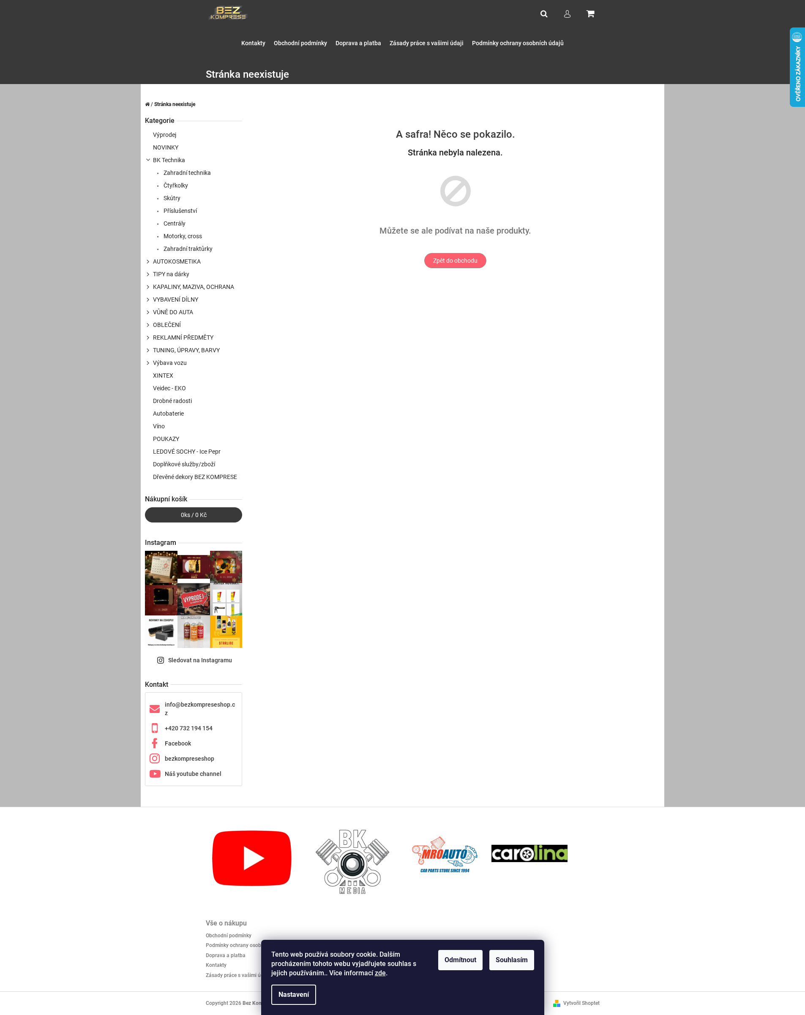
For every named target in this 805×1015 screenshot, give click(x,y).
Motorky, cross (182, 236)
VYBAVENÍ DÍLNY (175, 299)
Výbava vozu (170, 362)
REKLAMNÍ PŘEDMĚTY (183, 337)
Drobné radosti (172, 400)
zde (380, 973)
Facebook (178, 743)
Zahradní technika (186, 172)
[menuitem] (253, 43)
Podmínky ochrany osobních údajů (245, 945)
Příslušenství (179, 210)
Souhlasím (512, 960)
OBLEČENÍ (167, 324)
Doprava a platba (226, 955)
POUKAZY (166, 438)
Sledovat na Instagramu (200, 660)
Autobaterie (168, 413)
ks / (194, 515)
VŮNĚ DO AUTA (173, 312)
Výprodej (164, 134)
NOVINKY (165, 147)
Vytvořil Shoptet (581, 1003)
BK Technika (169, 160)
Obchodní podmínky (228, 936)
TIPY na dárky (171, 274)
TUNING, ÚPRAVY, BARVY (186, 350)
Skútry (171, 198)
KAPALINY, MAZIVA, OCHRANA (193, 286)
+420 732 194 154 (189, 728)
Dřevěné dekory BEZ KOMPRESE (195, 476)
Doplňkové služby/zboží (184, 464)
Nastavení (293, 995)
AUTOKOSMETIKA (177, 261)
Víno (159, 426)
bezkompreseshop (189, 758)
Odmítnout (460, 960)
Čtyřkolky (175, 185)
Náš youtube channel (193, 773)
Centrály (174, 223)
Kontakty (216, 965)
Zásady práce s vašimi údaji (237, 975)
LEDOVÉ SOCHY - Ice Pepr (187, 451)
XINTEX (163, 375)
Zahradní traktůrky (187, 248)
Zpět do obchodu (455, 260)
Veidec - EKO (169, 388)
